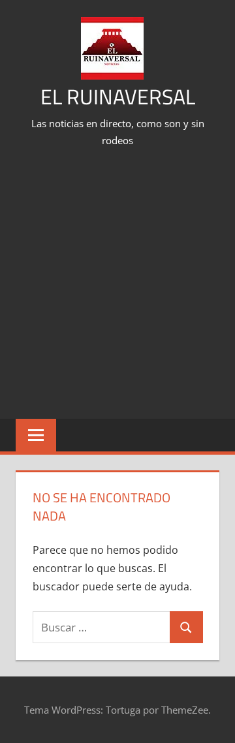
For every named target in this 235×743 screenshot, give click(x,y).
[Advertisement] (117, 285)
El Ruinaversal (117, 96)
